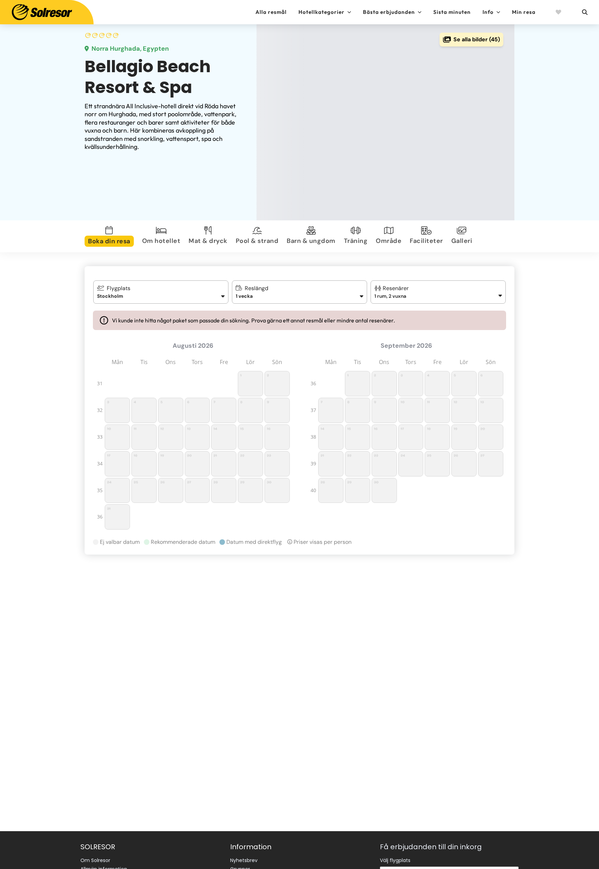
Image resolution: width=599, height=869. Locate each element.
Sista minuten (452, 12)
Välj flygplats (395, 860)
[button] (438, 292)
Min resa (524, 12)
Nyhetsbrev (244, 860)
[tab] (111, 236)
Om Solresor (95, 860)
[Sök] (584, 12)
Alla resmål (271, 12)
